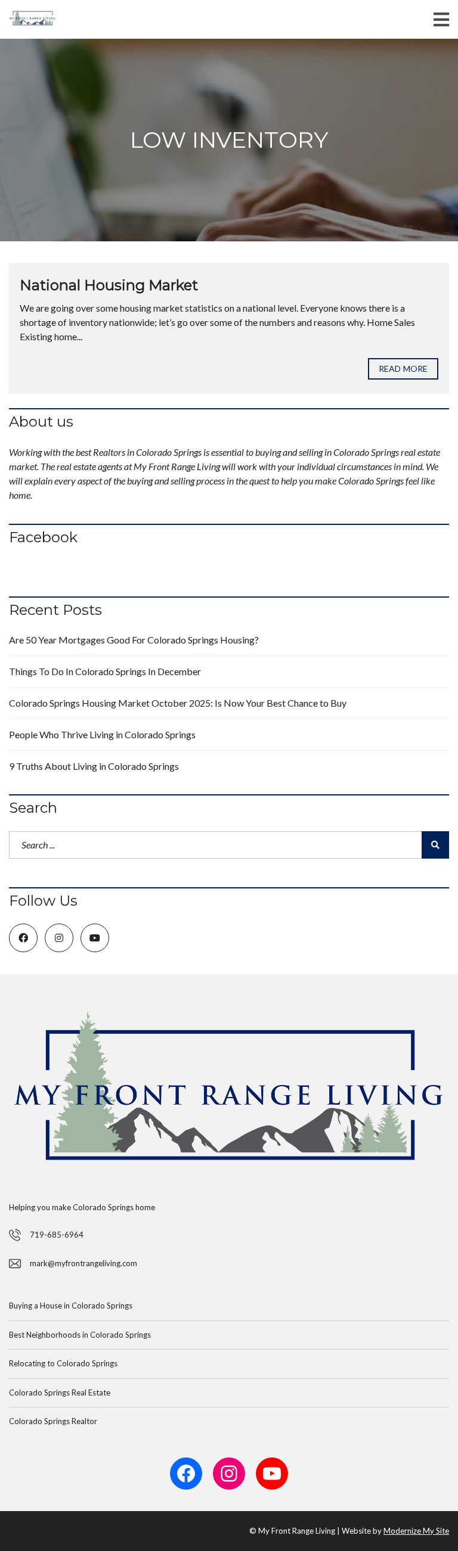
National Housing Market (109, 285)
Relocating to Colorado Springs (63, 1363)
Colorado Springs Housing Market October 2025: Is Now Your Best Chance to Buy (177, 702)
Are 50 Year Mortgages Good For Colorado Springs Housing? (134, 639)
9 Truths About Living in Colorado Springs (94, 766)
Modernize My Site (416, 1531)
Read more (403, 368)
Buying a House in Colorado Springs (70, 1305)
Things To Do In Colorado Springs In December (105, 671)
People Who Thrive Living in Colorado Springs (102, 734)
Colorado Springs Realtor (53, 1421)
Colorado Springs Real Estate (59, 1392)
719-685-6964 (56, 1234)
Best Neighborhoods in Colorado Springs (80, 1334)
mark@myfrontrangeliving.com (83, 1263)
